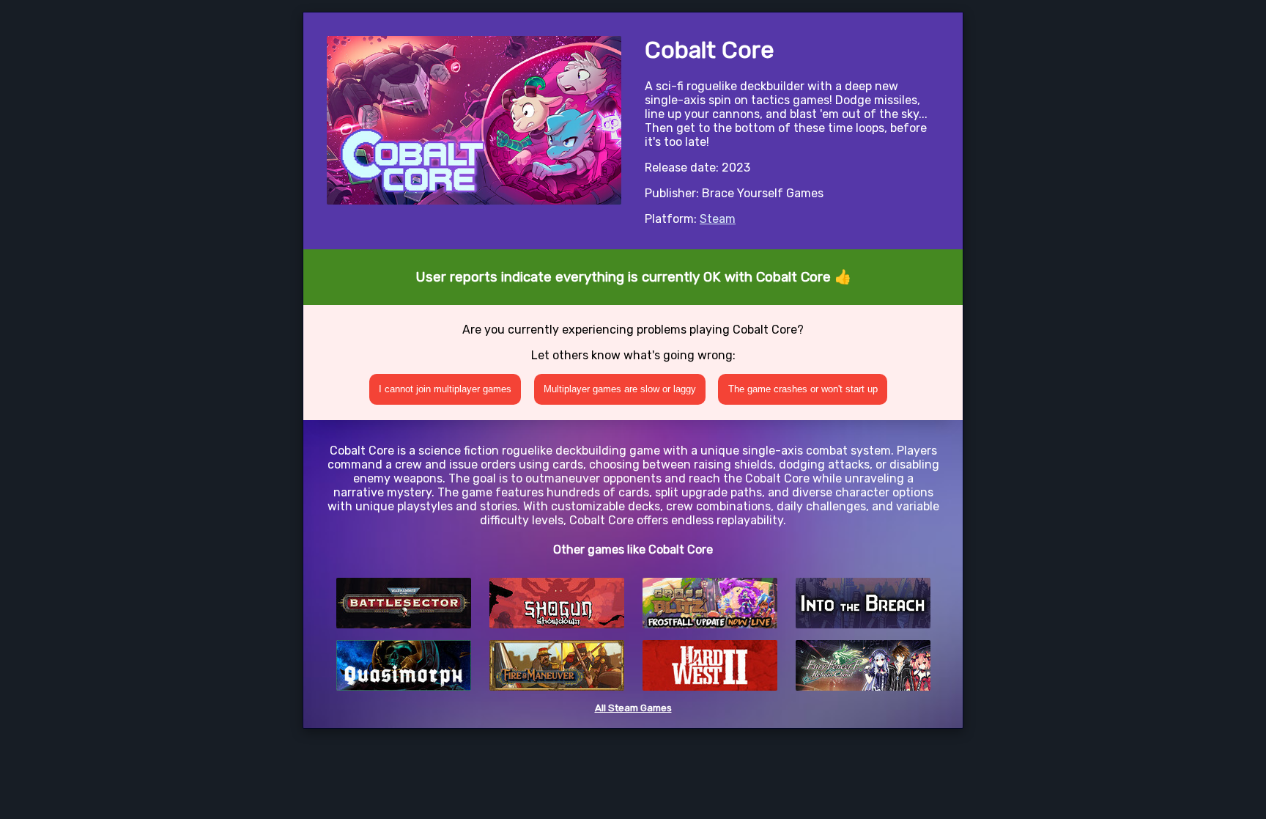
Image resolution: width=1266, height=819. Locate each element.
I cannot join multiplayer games (445, 388)
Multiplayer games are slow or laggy (620, 388)
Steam (718, 219)
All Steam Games (633, 707)
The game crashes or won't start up (803, 388)
